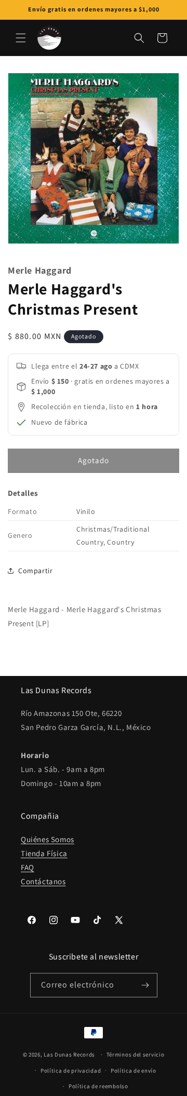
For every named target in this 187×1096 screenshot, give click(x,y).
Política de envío (133, 1070)
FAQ (27, 867)
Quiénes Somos (47, 839)
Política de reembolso (98, 1086)
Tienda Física (44, 853)
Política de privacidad (71, 1070)
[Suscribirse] (145, 985)
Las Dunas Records (69, 1054)
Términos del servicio (135, 1054)
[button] (20, 37)
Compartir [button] (35, 570)
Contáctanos (43, 881)
